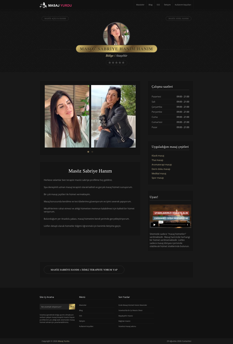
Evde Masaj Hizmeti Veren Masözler (133, 305)
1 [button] (88, 151)
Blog (151, 4)
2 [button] (92, 151)
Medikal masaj (159, 173)
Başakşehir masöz (126, 315)
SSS (158, 4)
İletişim (167, 4)
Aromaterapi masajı (162, 164)
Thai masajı (157, 160)
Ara (72, 306)
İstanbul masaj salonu (127, 326)
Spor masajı (158, 177)
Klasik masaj (158, 155)
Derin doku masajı (161, 169)
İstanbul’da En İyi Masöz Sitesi (130, 310)
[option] (67, 116)
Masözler (140, 4)
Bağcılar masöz (124, 321)
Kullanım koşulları (183, 4)
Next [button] (136, 116)
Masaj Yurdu (63, 341)
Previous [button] (43, 116)
